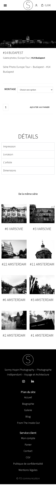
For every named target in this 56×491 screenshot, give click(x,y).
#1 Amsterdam (42, 335)
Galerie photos (9, 57)
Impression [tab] (9, 146)
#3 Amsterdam (42, 299)
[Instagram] (24, 381)
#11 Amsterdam (42, 264)
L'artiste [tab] (7, 162)
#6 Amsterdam (14, 299)
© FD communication (28, 478)
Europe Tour (24, 57)
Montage (10, 89)
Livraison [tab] (8, 154)
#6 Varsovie (14, 228)
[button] (5, 5)
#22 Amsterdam (14, 264)
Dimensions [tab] (9, 170)
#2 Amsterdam (14, 335)
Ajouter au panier (40, 107)
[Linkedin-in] (33, 381)
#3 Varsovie (42, 228)
